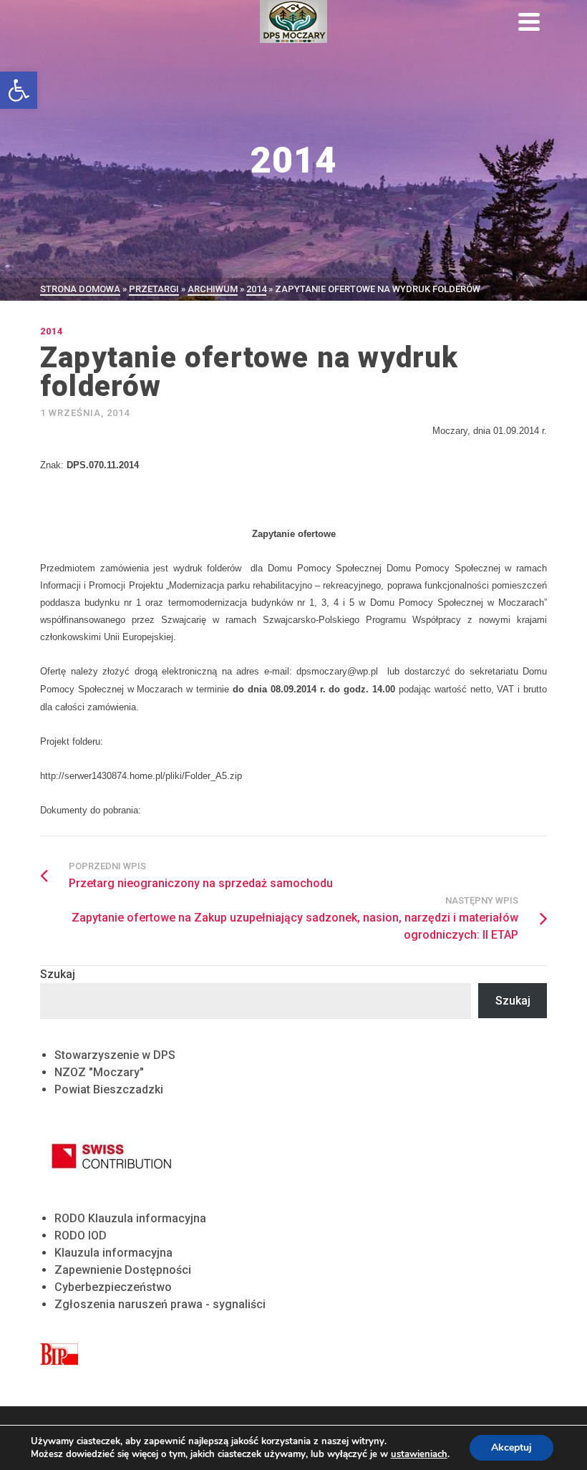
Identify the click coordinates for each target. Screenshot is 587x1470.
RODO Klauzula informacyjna (130, 1218)
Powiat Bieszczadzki (108, 1089)
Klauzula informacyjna (113, 1252)
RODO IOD (80, 1235)
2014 (51, 331)
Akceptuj (511, 1447)
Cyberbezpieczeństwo (113, 1287)
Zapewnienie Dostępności (122, 1270)
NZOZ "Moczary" (99, 1072)
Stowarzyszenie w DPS (114, 1055)
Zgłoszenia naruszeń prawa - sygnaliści (160, 1304)
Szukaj (57, 974)
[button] (18, 90)
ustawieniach (419, 1454)
